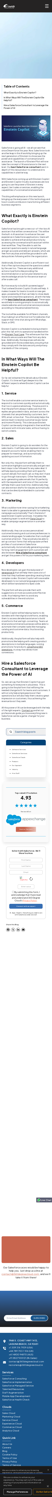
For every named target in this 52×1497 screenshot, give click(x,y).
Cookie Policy (9, 1454)
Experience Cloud (12, 1423)
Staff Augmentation (13, 1392)
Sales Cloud (8, 1413)
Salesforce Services (19, 753)
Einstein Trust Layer (14, 334)
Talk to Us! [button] (26, 1269)
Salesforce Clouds (18, 757)
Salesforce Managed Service (18, 1385)
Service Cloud (10, 1420)
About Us (7, 1444)
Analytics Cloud (10, 1430)
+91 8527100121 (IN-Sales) (23, 1357)
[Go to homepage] (8, 6)
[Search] (10, 731)
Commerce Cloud (12, 1427)
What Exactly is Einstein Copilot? (20, 92)
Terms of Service (11, 1465)
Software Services (19, 749)
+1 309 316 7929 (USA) (21, 1347)
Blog (4, 1451)
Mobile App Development (16, 1396)
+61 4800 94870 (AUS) (21, 1354)
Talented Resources (13, 1389)
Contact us (27, 710)
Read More (14, 1115)
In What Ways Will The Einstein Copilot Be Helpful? (24, 99)
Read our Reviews (25, 829)
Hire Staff (15, 773)
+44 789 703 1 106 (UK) (21, 1350)
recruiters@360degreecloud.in (26, 1364)
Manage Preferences (17, 1491)
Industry (15, 769)
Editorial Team (23, 70)
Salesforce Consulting (14, 1378)
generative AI (8, 572)
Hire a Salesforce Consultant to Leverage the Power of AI (26, 106)
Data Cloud (36, 518)
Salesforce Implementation (17, 1382)
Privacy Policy (30, 900)
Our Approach (17, 765)
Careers (6, 1447)
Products (15, 761)
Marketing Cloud (11, 1416)
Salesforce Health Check (16, 1399)
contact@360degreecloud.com (20, 1274)
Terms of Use (9, 1458)
